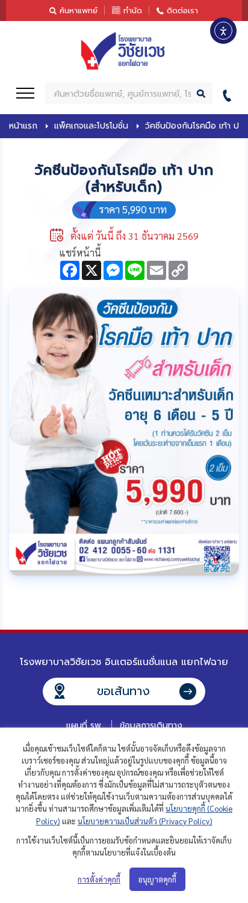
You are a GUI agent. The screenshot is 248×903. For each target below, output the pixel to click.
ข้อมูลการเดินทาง (151, 725)
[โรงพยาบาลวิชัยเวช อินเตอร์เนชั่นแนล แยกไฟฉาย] (124, 51)
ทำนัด (132, 10)
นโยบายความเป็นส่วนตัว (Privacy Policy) (145, 821)
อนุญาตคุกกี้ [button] (157, 879)
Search (201, 93)
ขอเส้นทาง (123, 691)
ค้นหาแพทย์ (79, 10)
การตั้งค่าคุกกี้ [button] (99, 879)
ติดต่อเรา (182, 10)
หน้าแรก (23, 126)
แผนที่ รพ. (84, 725)
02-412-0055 (230, 93)
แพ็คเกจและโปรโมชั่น (91, 126)
